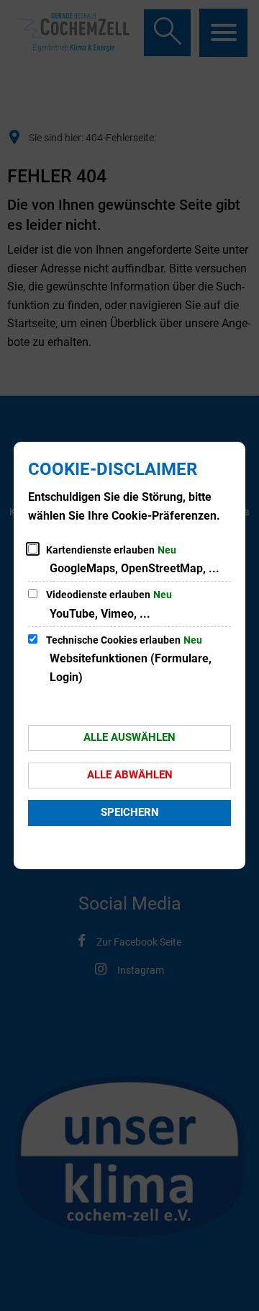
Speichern (130, 812)
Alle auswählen (129, 737)
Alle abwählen (130, 774)
